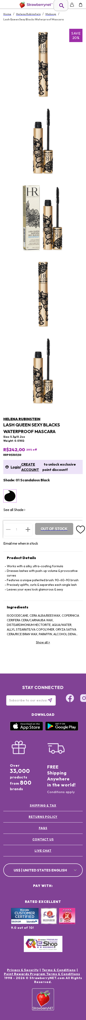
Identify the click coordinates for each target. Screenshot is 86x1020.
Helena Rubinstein (21, 419)
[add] (28, 529)
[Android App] (61, 730)
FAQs (43, 828)
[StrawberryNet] (35, 4)
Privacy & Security (23, 970)
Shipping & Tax (43, 805)
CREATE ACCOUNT (30, 467)
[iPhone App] (26, 730)
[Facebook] (70, 698)
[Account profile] (72, 5)
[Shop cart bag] (81, 5)
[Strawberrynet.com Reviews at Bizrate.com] (25, 923)
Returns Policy (43, 817)
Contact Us (43, 839)
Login (15, 467)
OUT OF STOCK (54, 529)
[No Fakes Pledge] (67, 921)
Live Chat (43, 850)
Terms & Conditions (59, 970)
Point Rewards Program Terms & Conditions (42, 974)
